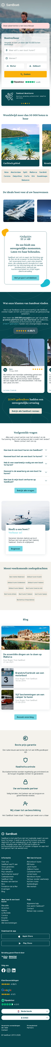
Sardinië (43, 172)
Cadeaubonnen (7, 877)
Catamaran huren (34, 872)
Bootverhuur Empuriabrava (25, 600)
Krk (33, 176)
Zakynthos (17, 176)
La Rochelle (6, 913)
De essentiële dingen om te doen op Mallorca (22, 655)
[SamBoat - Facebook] (3, 970)
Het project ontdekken (25, 277)
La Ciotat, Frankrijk (9, 390)
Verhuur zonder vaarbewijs (38, 879)
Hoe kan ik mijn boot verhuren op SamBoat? (20, 480)
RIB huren (31, 864)
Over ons (5, 862)
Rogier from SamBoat (16, 660)
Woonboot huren (34, 877)
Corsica (7, 176)
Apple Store (27, 936)
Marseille (5, 905)
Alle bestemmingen (9, 923)
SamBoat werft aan (9, 864)
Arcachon (5, 908)
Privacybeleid (32, 1025)
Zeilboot (37, 65)
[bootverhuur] (10, 5)
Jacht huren (32, 867)
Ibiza (6, 172)
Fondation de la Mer (9, 886)
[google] (6, 990)
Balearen (25, 180)
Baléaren (4, 920)
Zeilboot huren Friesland (35, 582)
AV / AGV (4, 1027)
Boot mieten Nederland (16, 577)
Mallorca (33, 172)
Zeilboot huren (33, 869)
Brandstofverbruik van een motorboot (29, 674)
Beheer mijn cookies (35, 911)
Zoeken (26, 74)
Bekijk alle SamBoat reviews (25, 411)
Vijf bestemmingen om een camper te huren (29, 696)
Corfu (26, 176)
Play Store (27, 943)
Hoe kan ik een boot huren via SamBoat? (23, 450)
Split (25, 172)
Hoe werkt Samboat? (35, 906)
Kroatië (4, 918)
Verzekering (6, 869)
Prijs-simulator (7, 872)
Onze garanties (7, 867)
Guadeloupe (42, 176)
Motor (13, 65)
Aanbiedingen (32, 884)
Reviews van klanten (9, 881)
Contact (30, 908)
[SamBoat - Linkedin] (14, 970)
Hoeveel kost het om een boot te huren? (23, 456)
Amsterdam (16, 172)
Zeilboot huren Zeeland (16, 588)
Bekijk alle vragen (25, 490)
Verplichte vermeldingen (10, 1025)
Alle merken (31, 886)
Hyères (4, 910)
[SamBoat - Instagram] (9, 970)
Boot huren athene (10, 594)
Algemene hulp (33, 903)
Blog (3, 891)
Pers (3, 884)
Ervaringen (5, 889)
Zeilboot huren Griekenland (16, 582)
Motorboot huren (34, 862)
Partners (30, 1027)
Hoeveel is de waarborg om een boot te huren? (22, 472)
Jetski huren (32, 874)
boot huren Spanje (41, 594)
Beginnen (15, 548)
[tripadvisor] (8, 1000)
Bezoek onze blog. (25, 717)
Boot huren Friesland (25, 594)
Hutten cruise (32, 881)
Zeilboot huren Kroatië (34, 577)
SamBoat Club (7, 879)
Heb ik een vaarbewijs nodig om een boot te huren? (23, 463)
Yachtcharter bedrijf (10, 874)
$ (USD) (24, 1017)
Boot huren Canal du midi (34, 588)
